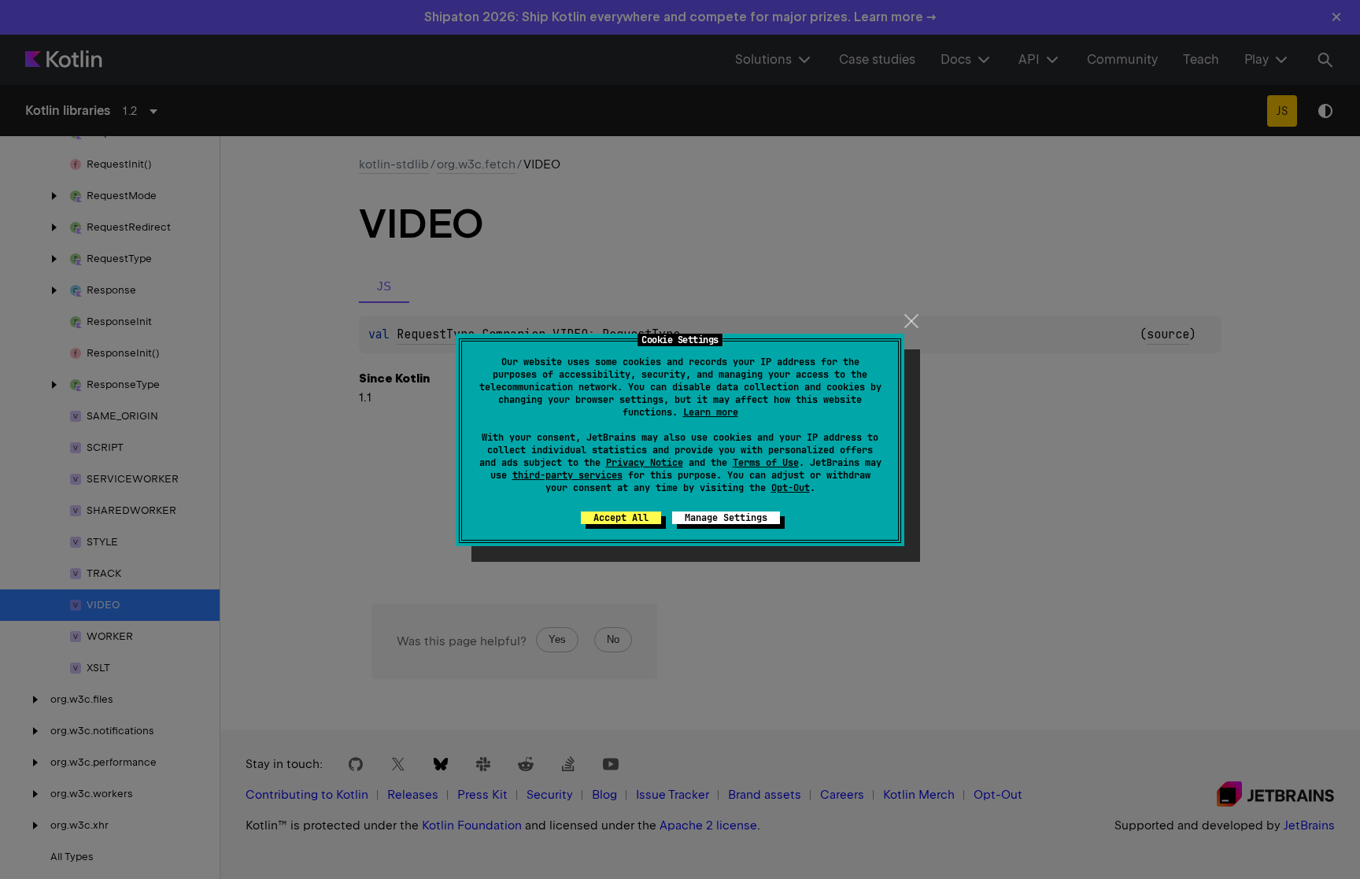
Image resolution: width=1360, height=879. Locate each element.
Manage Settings (726, 518)
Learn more (710, 412)
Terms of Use (766, 462)
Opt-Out (790, 488)
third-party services (567, 475)
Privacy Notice (644, 462)
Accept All (621, 518)
